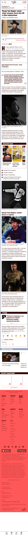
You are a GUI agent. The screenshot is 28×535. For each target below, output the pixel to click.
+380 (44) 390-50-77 (7, 488)
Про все (11, 411)
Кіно (3, 339)
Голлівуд (6, 339)
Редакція (12, 443)
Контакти (12, 439)
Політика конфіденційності (13, 429)
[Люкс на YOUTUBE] (5, 2)
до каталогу (14, 387)
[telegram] (3, 344)
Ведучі (3, 422)
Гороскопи (12, 401)
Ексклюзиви (4, 403)
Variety (10, 44)
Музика (3, 405)
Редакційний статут (12, 431)
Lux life (4, 420)
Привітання (12, 413)
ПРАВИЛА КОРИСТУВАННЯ (13, 423)
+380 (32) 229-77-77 (7, 484)
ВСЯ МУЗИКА (21, 411)
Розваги (12, 396)
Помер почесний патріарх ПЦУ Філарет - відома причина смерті (12, 65)
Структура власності (12, 426)
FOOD (3, 409)
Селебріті (3, 399)
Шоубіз (4, 396)
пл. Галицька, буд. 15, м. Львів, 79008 (11, 501)
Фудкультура (4, 416)
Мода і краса (21, 396)
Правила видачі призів (13, 437)
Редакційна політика (12, 434)
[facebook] (6, 344)
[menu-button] (2, 2)
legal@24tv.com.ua (6, 493)
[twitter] (9, 344)
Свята (11, 403)
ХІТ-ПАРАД (21, 416)
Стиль (20, 401)
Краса (20, 399)
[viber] (13, 344)
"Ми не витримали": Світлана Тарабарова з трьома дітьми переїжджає (15, 317)
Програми (3, 424)
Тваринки (12, 399)
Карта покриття (4, 428)
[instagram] (8, 447)
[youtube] (23, 447)
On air (21, 409)
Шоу (2, 401)
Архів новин (12, 441)
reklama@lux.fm (5, 497)
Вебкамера (4, 426)
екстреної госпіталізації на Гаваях (14, 48)
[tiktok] (19, 447)
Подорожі (12, 416)
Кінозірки (11, 339)
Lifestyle (12, 409)
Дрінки (3, 413)
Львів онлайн (4, 430)
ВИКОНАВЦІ (21, 413)
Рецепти (3, 411)
